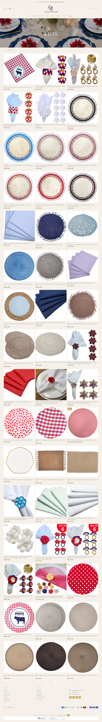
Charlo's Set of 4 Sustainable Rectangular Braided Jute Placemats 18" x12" (50, 480)
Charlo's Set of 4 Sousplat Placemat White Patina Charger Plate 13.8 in (18, 479)
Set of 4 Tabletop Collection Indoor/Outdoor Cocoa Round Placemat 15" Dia (82, 676)
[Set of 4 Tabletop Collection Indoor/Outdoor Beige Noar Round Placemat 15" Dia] (82, 617)
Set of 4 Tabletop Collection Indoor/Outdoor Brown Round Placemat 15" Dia (50, 676)
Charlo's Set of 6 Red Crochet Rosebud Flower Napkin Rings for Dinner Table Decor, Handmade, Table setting (50, 558)
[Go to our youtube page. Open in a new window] (76, 697)
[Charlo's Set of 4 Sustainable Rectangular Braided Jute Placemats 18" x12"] (50, 461)
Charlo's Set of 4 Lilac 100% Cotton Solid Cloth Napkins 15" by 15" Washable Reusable (81, 283)
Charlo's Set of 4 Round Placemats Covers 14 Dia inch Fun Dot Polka (18, 440)
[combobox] (44, 718)
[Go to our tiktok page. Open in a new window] (73, 697)
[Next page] (54, 682)
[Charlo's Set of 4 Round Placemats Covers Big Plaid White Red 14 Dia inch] (50, 423)
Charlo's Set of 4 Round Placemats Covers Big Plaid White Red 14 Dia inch (50, 441)
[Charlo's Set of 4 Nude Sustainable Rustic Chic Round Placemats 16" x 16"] (19, 345)
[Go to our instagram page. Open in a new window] (70, 697)
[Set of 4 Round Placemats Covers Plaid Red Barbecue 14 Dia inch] (19, 617)
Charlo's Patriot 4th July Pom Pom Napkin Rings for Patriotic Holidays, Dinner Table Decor (50, 87)
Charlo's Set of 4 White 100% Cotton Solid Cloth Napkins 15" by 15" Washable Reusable (81, 519)
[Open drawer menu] (29, 16)
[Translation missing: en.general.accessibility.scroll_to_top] (68, 715)
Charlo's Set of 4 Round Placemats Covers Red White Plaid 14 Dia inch (82, 440)
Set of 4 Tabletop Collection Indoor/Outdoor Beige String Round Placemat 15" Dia (19, 676)
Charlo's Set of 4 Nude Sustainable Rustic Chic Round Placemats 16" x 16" (18, 364)
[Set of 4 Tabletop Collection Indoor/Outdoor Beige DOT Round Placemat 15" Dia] (50, 617)
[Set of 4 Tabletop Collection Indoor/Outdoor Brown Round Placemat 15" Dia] (50, 657)
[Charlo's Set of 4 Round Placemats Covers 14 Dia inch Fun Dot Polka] (19, 423)
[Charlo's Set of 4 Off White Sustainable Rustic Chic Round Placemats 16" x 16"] (50, 345)
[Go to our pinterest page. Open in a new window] (79, 697)
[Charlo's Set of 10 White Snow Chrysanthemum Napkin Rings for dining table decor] (50, 107)
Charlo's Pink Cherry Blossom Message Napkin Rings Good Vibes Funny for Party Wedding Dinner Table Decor (82, 87)
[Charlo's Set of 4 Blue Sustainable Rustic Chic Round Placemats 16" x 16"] (82, 226)
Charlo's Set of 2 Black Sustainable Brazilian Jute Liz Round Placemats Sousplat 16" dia (82, 126)
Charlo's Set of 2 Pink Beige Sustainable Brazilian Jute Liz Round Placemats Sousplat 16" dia (49, 166)
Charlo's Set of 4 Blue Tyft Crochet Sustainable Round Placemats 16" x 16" (18, 285)
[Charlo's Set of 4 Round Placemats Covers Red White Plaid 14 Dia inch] (82, 423)
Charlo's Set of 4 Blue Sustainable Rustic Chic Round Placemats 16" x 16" (82, 244)
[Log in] (93, 9)
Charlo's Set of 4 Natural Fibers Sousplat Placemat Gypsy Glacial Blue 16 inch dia (19, 324)
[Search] (90, 9)
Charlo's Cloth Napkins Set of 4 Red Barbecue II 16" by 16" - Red (17, 87)
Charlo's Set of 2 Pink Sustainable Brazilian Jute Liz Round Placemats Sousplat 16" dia (81, 166)
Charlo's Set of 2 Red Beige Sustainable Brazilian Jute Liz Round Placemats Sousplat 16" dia (17, 205)
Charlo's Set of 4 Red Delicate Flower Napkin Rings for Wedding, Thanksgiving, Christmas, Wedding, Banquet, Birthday (49, 402)
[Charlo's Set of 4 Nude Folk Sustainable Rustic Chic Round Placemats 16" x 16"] (82, 305)
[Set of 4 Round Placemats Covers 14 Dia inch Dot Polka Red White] (82, 579)
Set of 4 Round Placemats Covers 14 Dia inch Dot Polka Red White (81, 596)
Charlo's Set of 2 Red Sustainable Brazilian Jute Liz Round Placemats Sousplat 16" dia (49, 205)
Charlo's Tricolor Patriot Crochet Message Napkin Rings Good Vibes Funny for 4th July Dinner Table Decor (18, 597)
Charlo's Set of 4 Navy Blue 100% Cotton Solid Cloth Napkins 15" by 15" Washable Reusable (50, 323)
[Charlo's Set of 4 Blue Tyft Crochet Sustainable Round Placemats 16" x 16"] (19, 265)
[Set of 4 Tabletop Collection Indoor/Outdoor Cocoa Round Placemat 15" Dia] (82, 657)
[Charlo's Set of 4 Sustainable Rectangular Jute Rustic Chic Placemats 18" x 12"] (82, 461)
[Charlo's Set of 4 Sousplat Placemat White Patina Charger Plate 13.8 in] (19, 461)
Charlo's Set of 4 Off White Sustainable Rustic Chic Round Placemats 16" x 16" (50, 363)
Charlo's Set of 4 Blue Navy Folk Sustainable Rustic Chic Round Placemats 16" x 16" (48, 245)
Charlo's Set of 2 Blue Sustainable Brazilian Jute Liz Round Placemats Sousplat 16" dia (18, 166)
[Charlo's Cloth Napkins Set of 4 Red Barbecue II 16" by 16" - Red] (19, 69)
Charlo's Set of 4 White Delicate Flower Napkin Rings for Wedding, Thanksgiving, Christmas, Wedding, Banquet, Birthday (18, 557)
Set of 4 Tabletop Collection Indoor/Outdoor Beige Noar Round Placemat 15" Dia (82, 636)
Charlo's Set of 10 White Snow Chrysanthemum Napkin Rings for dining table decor (50, 125)
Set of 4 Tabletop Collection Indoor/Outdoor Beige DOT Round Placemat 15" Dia (50, 636)
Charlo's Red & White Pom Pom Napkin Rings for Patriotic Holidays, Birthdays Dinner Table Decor (18, 125)
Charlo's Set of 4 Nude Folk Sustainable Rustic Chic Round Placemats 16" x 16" (82, 324)
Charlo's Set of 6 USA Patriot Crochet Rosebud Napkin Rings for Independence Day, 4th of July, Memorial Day (80, 557)
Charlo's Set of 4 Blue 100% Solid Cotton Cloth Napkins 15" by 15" (17, 243)
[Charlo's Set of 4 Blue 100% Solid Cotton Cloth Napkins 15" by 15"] (19, 226)
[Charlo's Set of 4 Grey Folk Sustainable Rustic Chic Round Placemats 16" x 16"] (50, 265)
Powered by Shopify (62, 715)
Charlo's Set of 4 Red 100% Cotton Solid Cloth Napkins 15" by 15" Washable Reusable (17, 402)
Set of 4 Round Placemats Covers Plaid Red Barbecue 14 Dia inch (17, 634)
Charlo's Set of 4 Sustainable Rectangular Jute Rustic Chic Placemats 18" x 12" (82, 480)
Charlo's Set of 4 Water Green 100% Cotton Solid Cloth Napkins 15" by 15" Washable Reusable (50, 519)
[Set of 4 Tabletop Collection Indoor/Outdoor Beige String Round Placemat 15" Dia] (19, 657)
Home (49, 29)
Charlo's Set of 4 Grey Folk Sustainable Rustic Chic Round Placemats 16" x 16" (50, 285)
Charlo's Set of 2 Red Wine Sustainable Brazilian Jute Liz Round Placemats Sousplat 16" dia (80, 205)
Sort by (5, 49)
